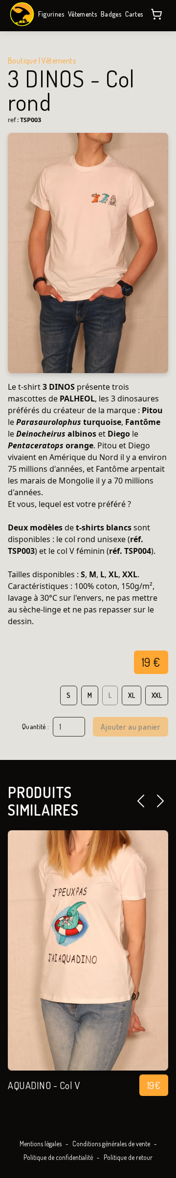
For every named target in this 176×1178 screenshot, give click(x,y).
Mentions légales (41, 1143)
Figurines (51, 14)
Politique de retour (128, 1157)
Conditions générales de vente (111, 1143)
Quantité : (35, 726)
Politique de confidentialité (58, 1157)
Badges (111, 14)
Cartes (134, 14)
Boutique (22, 60)
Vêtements (82, 14)
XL (131, 695)
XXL (157, 695)
